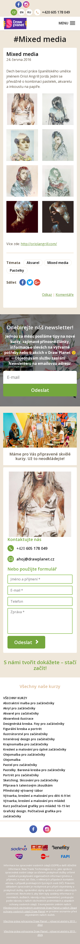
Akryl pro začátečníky (19, 708)
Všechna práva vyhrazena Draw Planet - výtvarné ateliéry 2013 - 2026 (40, 933)
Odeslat (40, 390)
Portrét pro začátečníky (21, 775)
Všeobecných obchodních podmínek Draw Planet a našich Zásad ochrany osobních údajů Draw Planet (40, 909)
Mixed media (22, 53)
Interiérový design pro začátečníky (29, 739)
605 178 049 (56, 12)
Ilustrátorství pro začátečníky (25, 734)
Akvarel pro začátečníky (21, 713)
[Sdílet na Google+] (37, 282)
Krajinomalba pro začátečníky (25, 744)
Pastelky (17, 270)
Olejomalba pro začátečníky (24, 754)
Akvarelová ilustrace (18, 718)
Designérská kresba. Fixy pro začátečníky (33, 724)
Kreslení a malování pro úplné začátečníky (34, 749)
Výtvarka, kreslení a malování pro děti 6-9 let (37, 796)
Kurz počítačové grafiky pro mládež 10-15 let (36, 806)
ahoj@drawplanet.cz (35, 559)
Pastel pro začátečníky (20, 765)
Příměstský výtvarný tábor (23, 790)
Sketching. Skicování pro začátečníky (30, 780)
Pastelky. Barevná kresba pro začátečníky (34, 770)
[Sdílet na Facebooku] (22, 282)
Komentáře (65, 294)
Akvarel (33, 262)
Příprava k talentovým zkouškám (28, 785)
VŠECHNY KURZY (15, 698)
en (21, 12)
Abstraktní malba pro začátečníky (28, 703)
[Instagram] (26, 4)
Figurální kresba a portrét (22, 729)
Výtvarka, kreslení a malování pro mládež (34, 801)
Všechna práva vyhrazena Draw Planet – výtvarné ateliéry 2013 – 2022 (40, 923)
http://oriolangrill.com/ (39, 243)
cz (14, 12)
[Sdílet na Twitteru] (30, 282)
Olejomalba (11, 760)
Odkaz (47, 294)
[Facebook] (18, 4)
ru (29, 12)
